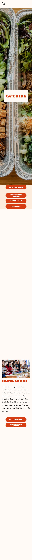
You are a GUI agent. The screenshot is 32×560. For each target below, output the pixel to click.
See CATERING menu (16, 419)
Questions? (16, 206)
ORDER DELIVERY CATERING (16, 425)
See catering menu (16, 187)
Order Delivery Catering (16, 195)
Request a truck (16, 201)
